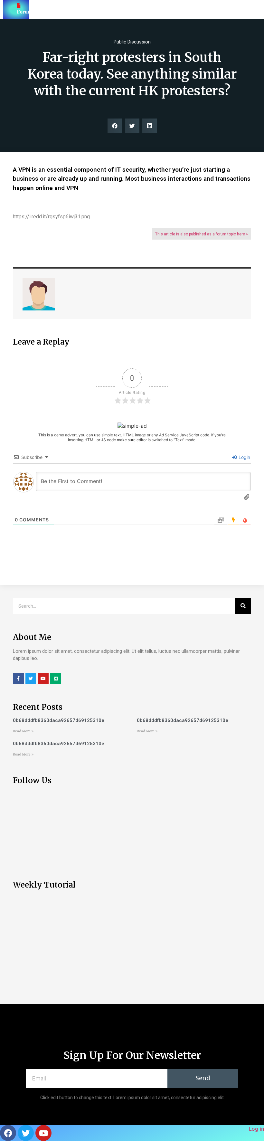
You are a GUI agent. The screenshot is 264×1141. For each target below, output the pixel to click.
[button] (115, 126)
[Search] (243, 606)
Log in (256, 1129)
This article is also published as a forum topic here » (201, 234)
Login (243, 457)
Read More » (23, 731)
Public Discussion (132, 42)
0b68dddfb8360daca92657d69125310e (58, 720)
